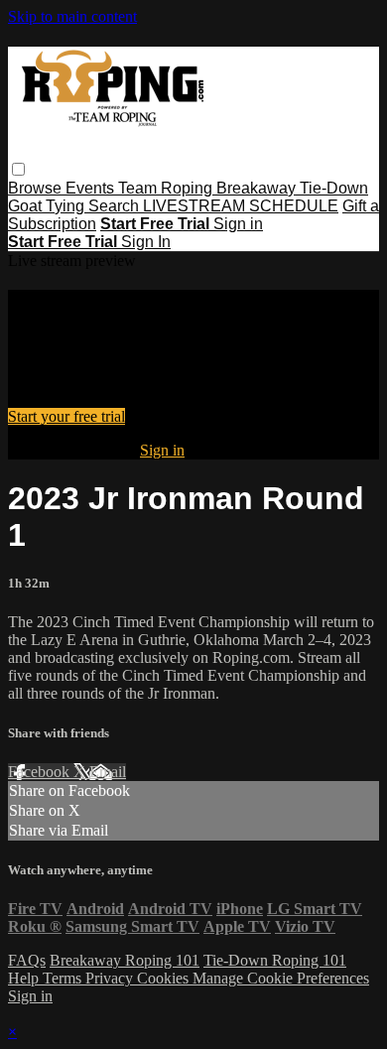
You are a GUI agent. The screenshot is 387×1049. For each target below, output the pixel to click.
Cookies (165, 978)
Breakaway (258, 188)
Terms (64, 978)
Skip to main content (72, 16)
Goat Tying (48, 205)
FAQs (27, 960)
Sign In (146, 241)
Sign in (238, 223)
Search (115, 205)
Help (25, 978)
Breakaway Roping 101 (124, 960)
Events (91, 188)
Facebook (40, 771)
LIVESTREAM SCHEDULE (240, 205)
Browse (36, 188)
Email (107, 771)
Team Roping (167, 188)
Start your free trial (66, 416)
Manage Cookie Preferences (281, 978)
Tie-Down (334, 188)
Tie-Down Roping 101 (274, 960)
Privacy (111, 978)
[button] (18, 169)
